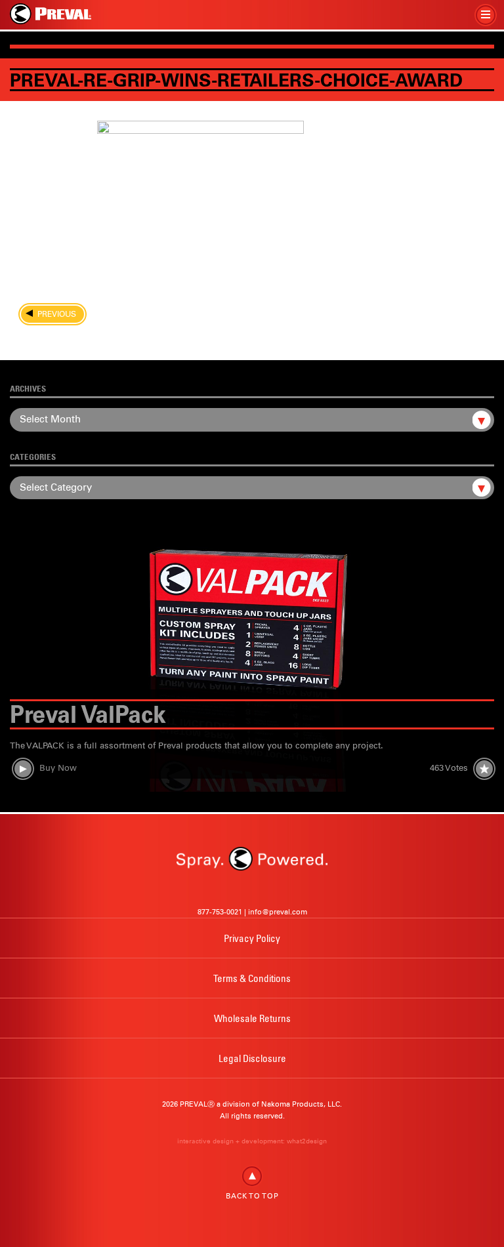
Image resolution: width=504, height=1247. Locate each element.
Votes (449, 768)
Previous (53, 314)
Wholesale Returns (252, 1018)
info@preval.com (277, 911)
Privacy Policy (252, 938)
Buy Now (58, 768)
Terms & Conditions (252, 978)
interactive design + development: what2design (252, 1141)
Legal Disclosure (252, 1058)
